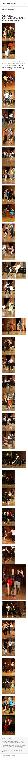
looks (16, 746)
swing (8, 750)
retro (16, 749)
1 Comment (5, 751)
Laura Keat (10, 746)
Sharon (14, 738)
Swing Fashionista (9, 3)
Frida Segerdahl (5, 744)
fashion (22, 742)
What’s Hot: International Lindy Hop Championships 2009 (13, 18)
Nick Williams (21, 747)
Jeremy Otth (20, 744)
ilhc (11, 744)
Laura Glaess (4, 746)
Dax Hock (14, 742)
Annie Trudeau (20, 740)
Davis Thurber (9, 742)
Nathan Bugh (15, 747)
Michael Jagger (9, 747)
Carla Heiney (8, 741)
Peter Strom (4, 749)
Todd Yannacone (18, 750)
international (15, 744)
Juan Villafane (9, 745)
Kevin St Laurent (21, 745)
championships (14, 741)
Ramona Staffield (10, 749)
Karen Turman (15, 745)
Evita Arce (18, 742)
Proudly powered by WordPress (8, 755)
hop (9, 744)
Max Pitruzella (20, 746)
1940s (12, 740)
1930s (9, 740)
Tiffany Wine (12, 750)
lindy (13, 746)
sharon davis (19, 749)
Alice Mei (15, 740)
